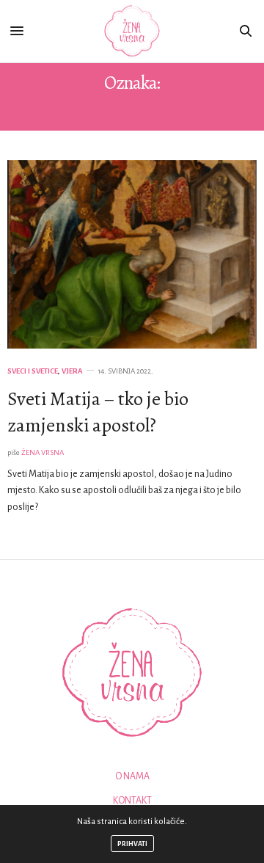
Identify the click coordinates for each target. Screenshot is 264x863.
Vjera (72, 371)
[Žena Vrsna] (132, 31)
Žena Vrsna (42, 452)
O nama (132, 776)
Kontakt (132, 800)
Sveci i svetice (32, 371)
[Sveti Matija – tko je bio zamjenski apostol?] (132, 254)
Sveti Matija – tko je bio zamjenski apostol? (97, 412)
